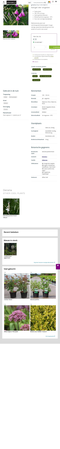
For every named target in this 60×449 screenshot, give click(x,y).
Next (26, 13)
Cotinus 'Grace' (8, 299)
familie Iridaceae (47, 69)
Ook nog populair (50, 336)
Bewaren (36, 61)
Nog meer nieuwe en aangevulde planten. (44, 262)
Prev (5, 13)
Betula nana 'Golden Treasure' (38, 331)
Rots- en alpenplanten (45, 76)
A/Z (30, 2)
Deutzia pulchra (34, 299)
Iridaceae (45, 160)
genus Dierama (36, 69)
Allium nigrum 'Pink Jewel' (11, 331)
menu (4, 3)
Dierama (35, 76)
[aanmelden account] (52, 2)
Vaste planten (36, 80)
